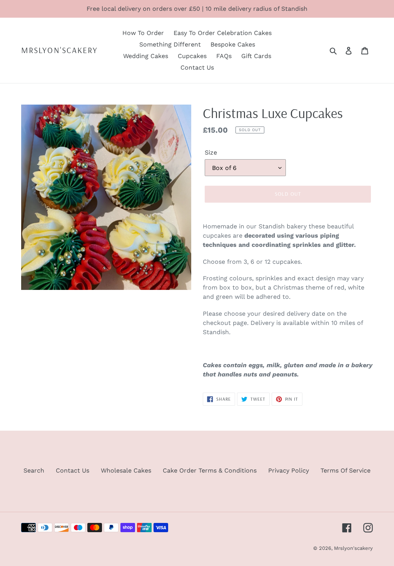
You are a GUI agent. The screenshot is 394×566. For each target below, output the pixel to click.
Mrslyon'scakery (59, 50)
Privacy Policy (288, 470)
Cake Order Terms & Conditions (210, 470)
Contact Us (72, 470)
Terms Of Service (346, 470)
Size (211, 152)
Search (33, 470)
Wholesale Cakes (126, 470)
